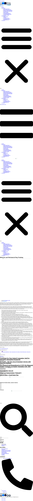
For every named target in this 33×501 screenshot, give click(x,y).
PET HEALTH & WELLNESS (7, 11)
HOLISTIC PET (5, 94)
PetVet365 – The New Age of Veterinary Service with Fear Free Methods (15, 362)
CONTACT (3, 20)
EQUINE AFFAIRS (6, 97)
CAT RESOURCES (6, 18)
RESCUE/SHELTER (6, 91)
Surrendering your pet (6, 370)
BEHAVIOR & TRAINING (7, 9)
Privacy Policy (4, 498)
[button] (16, 55)
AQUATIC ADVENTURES (7, 14)
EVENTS (4, 17)
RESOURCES (4, 98)
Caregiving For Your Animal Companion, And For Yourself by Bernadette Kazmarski (15, 358)
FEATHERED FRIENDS (7, 13)
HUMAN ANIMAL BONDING (7, 10)
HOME (3, 7)
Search (1, 403)
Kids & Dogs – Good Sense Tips (9, 375)
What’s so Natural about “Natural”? (10, 373)
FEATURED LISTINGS (6, 101)
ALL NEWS (3, 8)
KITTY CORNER (6, 12)
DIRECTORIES (5, 16)
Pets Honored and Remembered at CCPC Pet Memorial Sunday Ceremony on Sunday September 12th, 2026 (16, 365)
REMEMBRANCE (6, 19)
